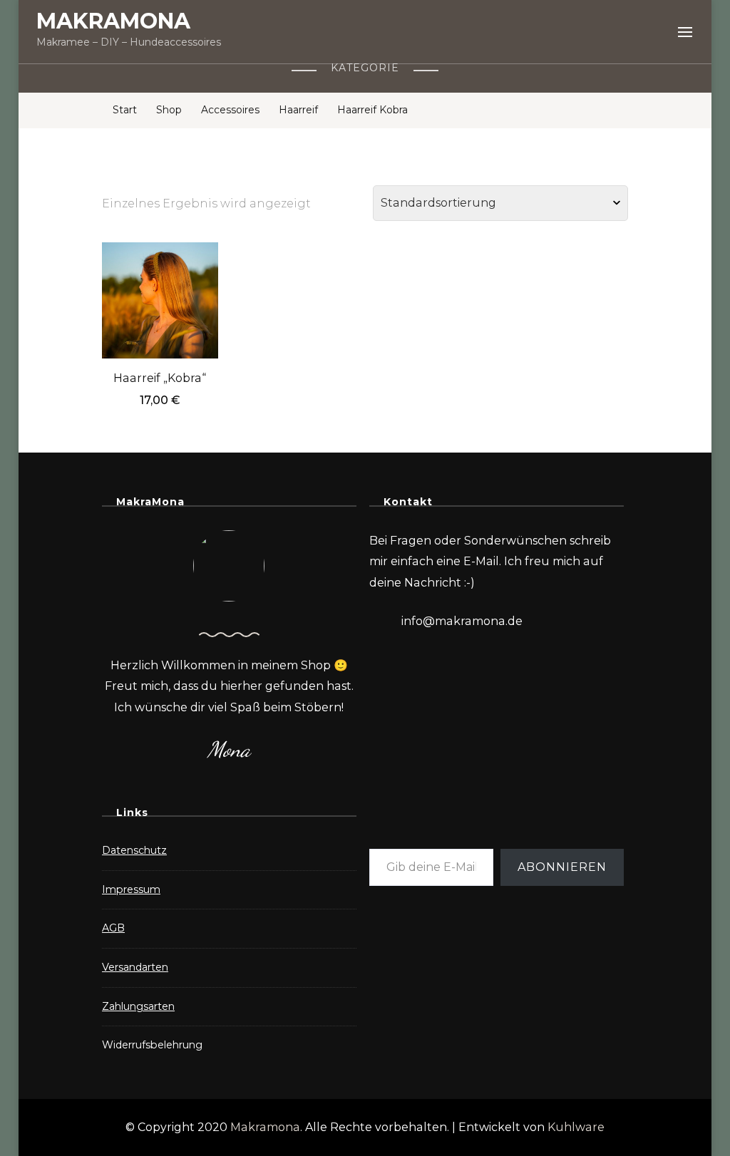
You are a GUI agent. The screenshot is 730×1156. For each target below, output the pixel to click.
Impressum (131, 889)
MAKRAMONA (113, 21)
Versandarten (135, 967)
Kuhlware (576, 1127)
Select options (160, 287)
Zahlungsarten (138, 1006)
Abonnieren (562, 867)
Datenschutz (134, 850)
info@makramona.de (462, 621)
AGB (113, 928)
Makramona (265, 1127)
